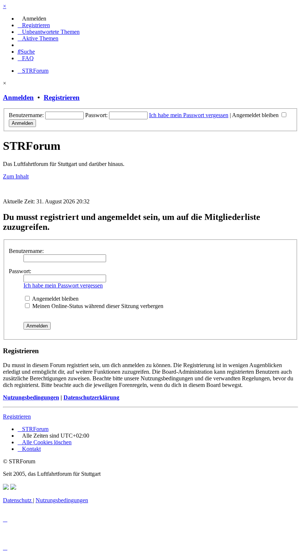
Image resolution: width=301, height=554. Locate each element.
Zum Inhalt (16, 176)
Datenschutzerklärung (91, 397)
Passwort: (20, 271)
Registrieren (62, 97)
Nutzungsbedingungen (31, 397)
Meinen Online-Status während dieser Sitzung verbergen (97, 306)
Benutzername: (26, 251)
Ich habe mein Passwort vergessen (188, 115)
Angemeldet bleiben (256, 115)
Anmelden (18, 97)
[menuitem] (32, 18)
